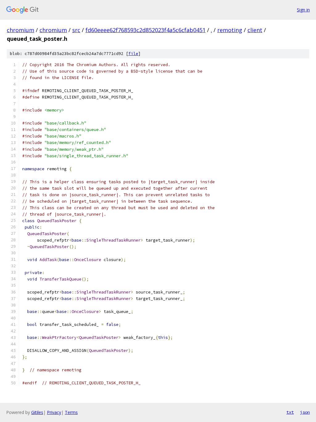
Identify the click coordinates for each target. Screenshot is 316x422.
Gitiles (37, 412)
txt (290, 412)
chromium (20, 30)
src (76, 30)
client (254, 30)
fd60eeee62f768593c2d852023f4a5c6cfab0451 (145, 30)
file (133, 53)
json (305, 412)
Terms (71, 412)
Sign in (303, 10)
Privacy (54, 412)
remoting (229, 30)
